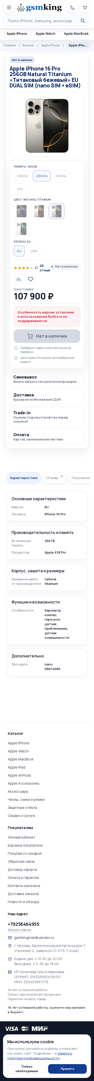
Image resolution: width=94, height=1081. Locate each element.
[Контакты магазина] (72, 7)
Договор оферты (22, 869)
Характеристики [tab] (24, 477)
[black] (21, 211)
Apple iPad (16, 767)
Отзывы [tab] (54, 477)
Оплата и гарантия (23, 877)
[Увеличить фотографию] (47, 125)
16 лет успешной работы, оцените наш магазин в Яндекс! (46, 1009)
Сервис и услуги (21, 815)
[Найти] (82, 20)
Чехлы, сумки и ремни (26, 799)
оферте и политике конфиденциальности (39, 1055)
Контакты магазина (24, 885)
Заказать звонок (19, 930)
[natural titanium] (56, 211)
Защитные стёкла (22, 807)
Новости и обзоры (23, 901)
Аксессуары (18, 791)
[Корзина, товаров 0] (84, 7)
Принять (67, 1069)
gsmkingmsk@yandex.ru (34, 937)
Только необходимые (27, 1068)
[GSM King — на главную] (39, 7)
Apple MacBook (76, 33)
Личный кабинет (21, 837)
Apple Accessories (23, 783)
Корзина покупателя (25, 845)
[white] (21, 229)
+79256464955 (23, 924)
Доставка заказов (23, 893)
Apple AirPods (19, 775)
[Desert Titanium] (39, 211)
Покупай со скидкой (25, 853)
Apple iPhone (17, 33)
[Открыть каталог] (9, 7)
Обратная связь (21, 861)
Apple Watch (45, 33)
